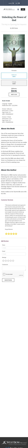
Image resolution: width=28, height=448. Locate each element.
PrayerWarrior (9, 229)
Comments (5, 264)
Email (3, 251)
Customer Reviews (7, 200)
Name (3, 245)
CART (17, 3)
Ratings (4, 257)
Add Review (5, 241)
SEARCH (10, 3)
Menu (23, 9)
